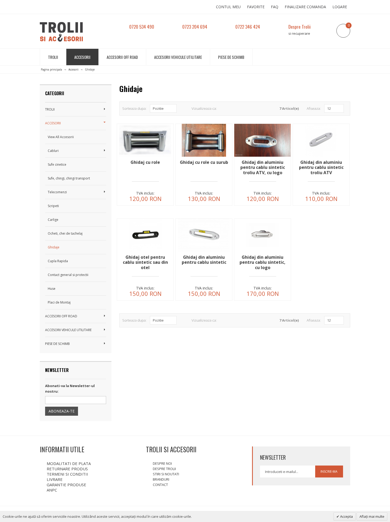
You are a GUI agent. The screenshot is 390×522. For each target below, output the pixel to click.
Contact (160, 484)
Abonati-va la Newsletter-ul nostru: (70, 388)
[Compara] (164, 197)
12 (329, 108)
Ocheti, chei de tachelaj (65, 233)
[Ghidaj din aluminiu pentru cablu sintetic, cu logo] (262, 251)
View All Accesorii (61, 137)
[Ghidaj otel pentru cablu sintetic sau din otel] (145, 251)
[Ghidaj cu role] (145, 156)
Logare (339, 6)
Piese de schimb (231, 57)
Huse (51, 288)
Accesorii (82, 57)
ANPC (52, 490)
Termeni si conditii (67, 474)
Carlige (53, 219)
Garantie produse (66, 484)
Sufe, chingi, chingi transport (69, 178)
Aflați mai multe (371, 516)
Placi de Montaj (59, 302)
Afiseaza (313, 108)
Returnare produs (67, 468)
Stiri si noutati (166, 474)
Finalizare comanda (305, 6)
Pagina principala (51, 69)
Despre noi (162, 463)
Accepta (346, 516)
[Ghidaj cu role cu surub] (204, 156)
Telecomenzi (57, 192)
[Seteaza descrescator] (181, 108)
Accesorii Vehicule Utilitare (178, 57)
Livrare (55, 479)
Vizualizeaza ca (204, 108)
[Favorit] (145, 197)
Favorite (256, 6)
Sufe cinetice (57, 164)
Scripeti (53, 206)
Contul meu (228, 6)
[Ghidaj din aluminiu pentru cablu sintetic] (204, 251)
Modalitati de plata (69, 463)
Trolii (53, 57)
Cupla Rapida (58, 261)
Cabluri (53, 150)
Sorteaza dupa (134, 108)
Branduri (161, 479)
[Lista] (230, 108)
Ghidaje (53, 247)
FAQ (274, 6)
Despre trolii (164, 468)
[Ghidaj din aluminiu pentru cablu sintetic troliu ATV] (321, 156)
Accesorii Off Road (122, 57)
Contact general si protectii (68, 275)
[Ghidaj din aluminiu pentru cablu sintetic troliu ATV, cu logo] (262, 156)
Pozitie (158, 108)
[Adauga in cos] (126, 197)
